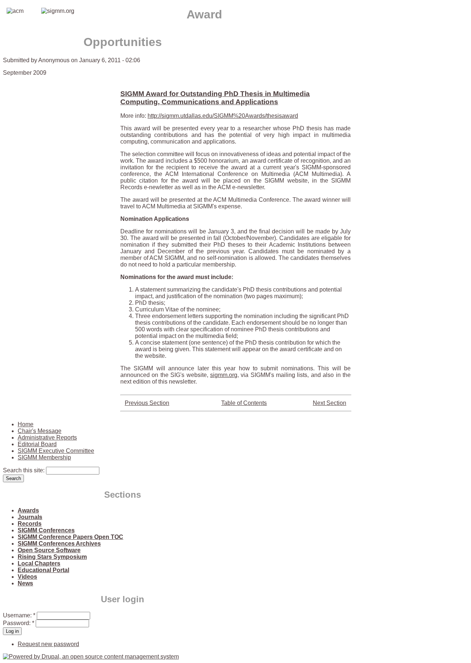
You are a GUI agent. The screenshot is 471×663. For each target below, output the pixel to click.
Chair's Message (39, 431)
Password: (18, 623)
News (25, 583)
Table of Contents (244, 403)
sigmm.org (223, 375)
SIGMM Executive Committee (56, 451)
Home (25, 424)
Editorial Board (37, 444)
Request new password (48, 644)
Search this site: (24, 470)
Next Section (329, 403)
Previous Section (147, 403)
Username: (19, 615)
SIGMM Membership (44, 457)
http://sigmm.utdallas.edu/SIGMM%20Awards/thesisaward (223, 116)
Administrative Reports (47, 437)
